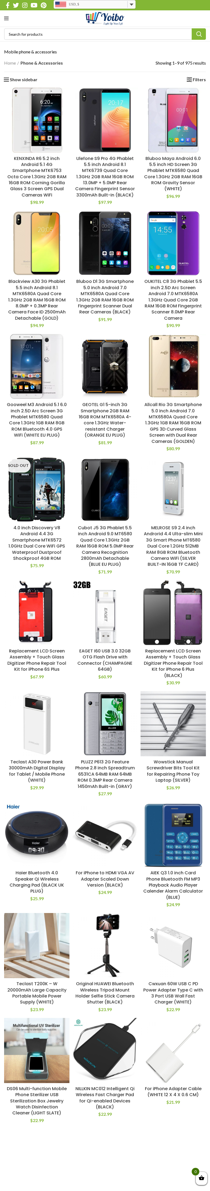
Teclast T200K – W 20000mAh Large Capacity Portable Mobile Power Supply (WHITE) (36, 993)
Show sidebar (23, 79)
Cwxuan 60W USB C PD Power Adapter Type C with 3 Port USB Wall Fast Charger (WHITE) (173, 993)
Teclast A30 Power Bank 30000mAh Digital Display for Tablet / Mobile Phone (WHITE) (37, 771)
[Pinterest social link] (43, 5)
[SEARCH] (199, 34)
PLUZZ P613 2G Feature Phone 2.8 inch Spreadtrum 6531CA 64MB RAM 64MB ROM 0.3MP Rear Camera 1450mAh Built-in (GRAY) (105, 774)
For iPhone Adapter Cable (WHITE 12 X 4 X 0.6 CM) (173, 1092)
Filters (199, 79)
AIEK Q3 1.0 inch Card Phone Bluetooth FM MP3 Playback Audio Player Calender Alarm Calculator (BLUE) (173, 885)
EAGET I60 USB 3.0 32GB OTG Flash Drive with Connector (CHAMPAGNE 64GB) (104, 660)
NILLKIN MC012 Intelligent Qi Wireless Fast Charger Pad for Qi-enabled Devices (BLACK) (105, 1098)
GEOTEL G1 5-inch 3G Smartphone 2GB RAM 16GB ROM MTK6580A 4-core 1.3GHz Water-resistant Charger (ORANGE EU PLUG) (105, 419)
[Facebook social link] (7, 5)
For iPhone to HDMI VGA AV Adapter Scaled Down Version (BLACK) (105, 879)
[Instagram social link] (25, 5)
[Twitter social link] (16, 5)
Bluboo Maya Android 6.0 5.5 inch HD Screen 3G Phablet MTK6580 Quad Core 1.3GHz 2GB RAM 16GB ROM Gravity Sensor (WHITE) (173, 173)
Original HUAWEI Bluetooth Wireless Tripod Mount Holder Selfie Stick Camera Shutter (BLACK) (105, 993)
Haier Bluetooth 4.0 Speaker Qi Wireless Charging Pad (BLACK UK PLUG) (37, 882)
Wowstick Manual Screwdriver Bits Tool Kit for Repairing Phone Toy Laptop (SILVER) (173, 771)
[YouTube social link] (34, 5)
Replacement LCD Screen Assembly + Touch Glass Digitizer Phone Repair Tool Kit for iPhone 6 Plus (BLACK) (173, 663)
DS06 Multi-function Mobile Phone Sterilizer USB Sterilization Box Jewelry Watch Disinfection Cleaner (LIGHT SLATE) (37, 1101)
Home (10, 62)
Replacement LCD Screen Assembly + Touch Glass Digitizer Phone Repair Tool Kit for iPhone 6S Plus (36, 660)
